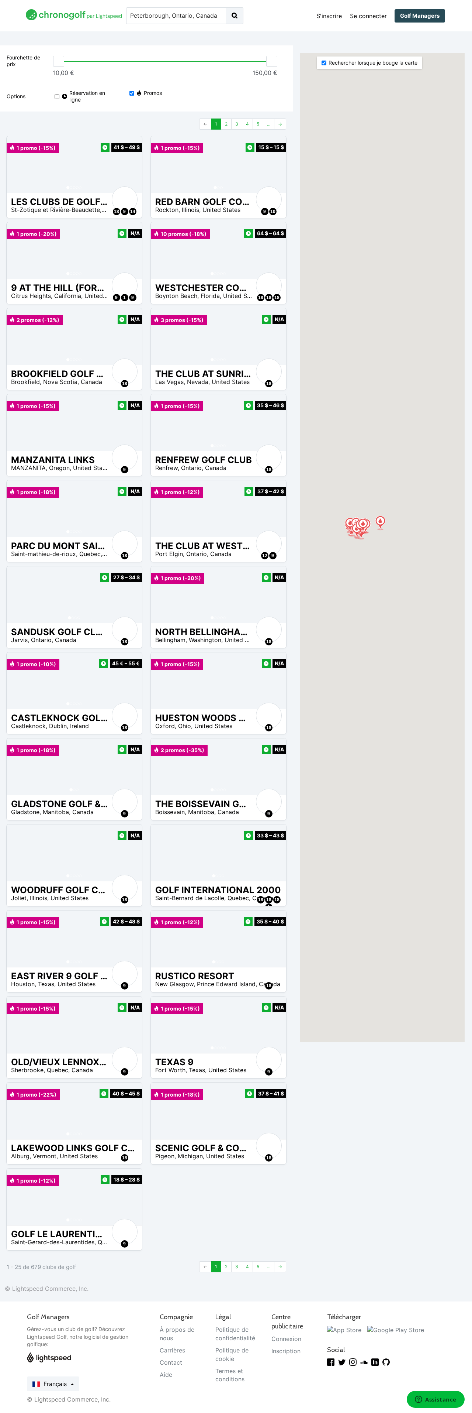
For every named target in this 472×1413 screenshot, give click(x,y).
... (268, 124)
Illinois (190, 209)
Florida (210, 295)
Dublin (58, 726)
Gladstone (25, 812)
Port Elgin (169, 554)
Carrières (172, 1350)
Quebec (90, 554)
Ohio (184, 726)
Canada (91, 381)
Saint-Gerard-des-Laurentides (52, 1242)
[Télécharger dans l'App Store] (344, 1329)
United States (221, 209)
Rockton (166, 209)
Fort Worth (170, 1070)
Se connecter (368, 16)
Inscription (286, 1351)
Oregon (59, 467)
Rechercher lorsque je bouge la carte (373, 62)
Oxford (165, 726)
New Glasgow (174, 984)
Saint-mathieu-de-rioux (43, 554)
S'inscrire (329, 16)
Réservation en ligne (87, 96)
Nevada (197, 381)
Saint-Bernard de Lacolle (189, 898)
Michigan (190, 1156)
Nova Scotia (60, 381)
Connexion (286, 1338)
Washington (205, 640)
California (67, 295)
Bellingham (170, 640)
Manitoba (56, 812)
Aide (166, 1374)
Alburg (20, 1156)
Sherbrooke (27, 1070)
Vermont (44, 1156)
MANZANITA (28, 467)
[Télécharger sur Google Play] (395, 1329)
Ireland (79, 726)
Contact (171, 1362)
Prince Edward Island (226, 984)
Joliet (19, 898)
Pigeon (164, 1156)
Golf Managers (420, 15)
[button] (19, 164)
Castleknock (28, 726)
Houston (23, 984)
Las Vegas (169, 381)
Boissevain (170, 812)
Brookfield (25, 381)
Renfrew (166, 467)
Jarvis (19, 640)
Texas (46, 984)
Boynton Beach (176, 295)
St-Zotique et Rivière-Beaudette (55, 209)
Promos (153, 93)
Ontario (191, 467)
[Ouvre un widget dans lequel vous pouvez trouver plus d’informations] (436, 1400)
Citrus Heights (31, 295)
